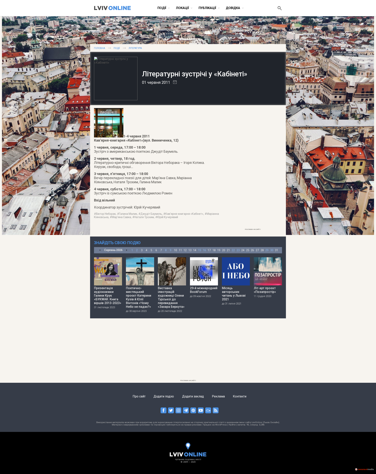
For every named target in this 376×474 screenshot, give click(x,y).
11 (180, 250)
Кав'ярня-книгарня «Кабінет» (184, 213)
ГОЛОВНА (99, 48)
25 (247, 250)
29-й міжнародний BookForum (203, 290)
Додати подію (164, 396)
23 (238, 250)
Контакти (239, 396)
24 (242, 250)
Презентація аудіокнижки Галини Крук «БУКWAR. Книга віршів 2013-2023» (107, 295)
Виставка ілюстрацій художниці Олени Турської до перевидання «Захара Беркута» (171, 297)
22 (233, 250)
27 (257, 250)
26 (252, 250)
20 (223, 250)
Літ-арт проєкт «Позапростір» (265, 290)
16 (204, 250)
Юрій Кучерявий (167, 217)
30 (271, 250)
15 (199, 250)
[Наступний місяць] (126, 250)
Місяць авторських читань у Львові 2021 (234, 293)
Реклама (218, 396)
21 (228, 250)
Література (135, 48)
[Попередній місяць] (100, 250)
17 (209, 250)
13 (190, 250)
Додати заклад (193, 396)
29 (266, 250)
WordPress (221, 424)
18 (214, 250)
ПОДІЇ (117, 48)
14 (194, 250)
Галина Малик (128, 213)
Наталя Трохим (144, 217)
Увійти (232, 424)
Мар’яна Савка (121, 217)
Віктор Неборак (106, 213)
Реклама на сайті (253, 229)
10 (175, 250)
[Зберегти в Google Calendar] (173, 82)
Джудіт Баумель (151, 213)
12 (185, 250)
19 (218, 250)
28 (262, 250)
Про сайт (139, 396)
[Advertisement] (252, 168)
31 (276, 250)
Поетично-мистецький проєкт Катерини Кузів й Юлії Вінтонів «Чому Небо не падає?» (138, 297)
